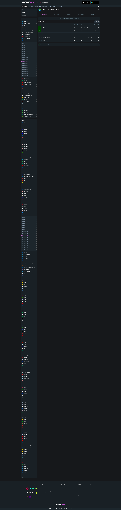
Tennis (31, 6)
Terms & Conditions (79, 489)
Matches (69, 14)
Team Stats (93, 14)
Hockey (45, 6)
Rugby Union (52, 6)
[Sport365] (27, 2)
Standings (56, 14)
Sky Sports (60, 488)
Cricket (60, 6)
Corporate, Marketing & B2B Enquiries (46, 491)
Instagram (92, 491)
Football (25, 6)
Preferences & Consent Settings (78, 495)
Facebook (92, 488)
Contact (76, 488)
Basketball (38, 6)
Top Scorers (81, 14)
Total (96, 21)
